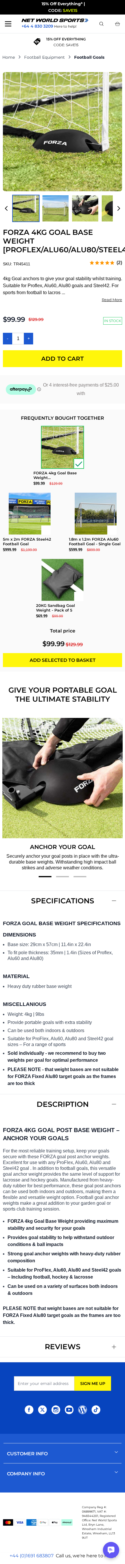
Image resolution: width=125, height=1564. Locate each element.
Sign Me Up (92, 1383)
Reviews (63, 1346)
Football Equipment (44, 57)
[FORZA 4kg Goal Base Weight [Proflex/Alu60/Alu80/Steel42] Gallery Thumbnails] (62, 208)
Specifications (62, 900)
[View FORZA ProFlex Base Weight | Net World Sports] (26, 208)
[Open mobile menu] (8, 24)
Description (63, 1104)
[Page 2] (62, 876)
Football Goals (89, 57)
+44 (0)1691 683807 (31, 1555)
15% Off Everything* (62, 3)
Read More (112, 299)
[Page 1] (45, 876)
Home (8, 57)
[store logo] (55, 20)
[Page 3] (80, 876)
